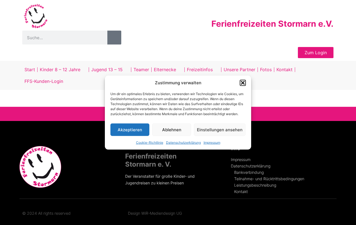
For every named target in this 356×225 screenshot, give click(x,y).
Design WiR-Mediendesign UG (155, 213)
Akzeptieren (130, 129)
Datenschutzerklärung (183, 142)
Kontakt (284, 69)
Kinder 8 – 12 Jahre (60, 69)
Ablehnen (171, 129)
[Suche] (114, 37)
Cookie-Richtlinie (149, 142)
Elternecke (165, 69)
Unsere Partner (239, 69)
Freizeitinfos (200, 69)
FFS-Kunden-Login (43, 81)
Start (29, 69)
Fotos (266, 69)
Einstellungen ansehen (220, 129)
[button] (243, 83)
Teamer (141, 69)
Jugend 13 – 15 (107, 69)
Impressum (212, 142)
